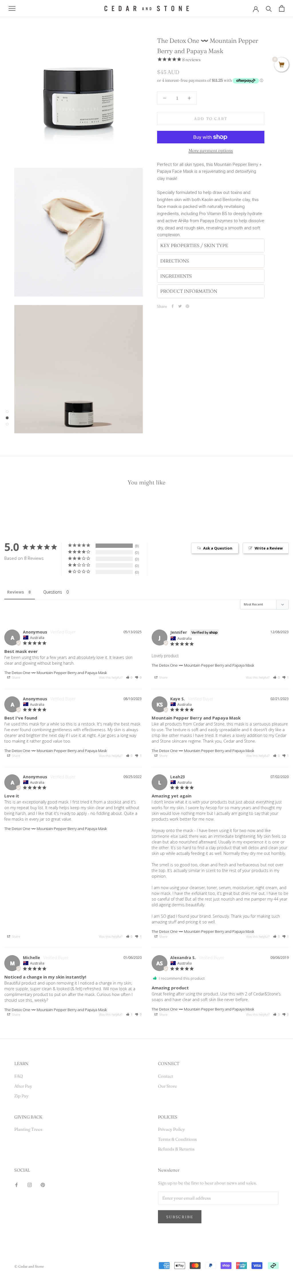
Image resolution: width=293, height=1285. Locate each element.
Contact (165, 1076)
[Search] (269, 8)
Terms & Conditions (177, 1139)
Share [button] (15, 677)
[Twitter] (180, 306)
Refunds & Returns (176, 1149)
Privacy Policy (171, 1129)
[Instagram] (29, 1184)
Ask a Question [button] (217, 548)
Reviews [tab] (15, 592)
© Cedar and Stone (29, 1266)
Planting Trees (28, 1129)
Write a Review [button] (269, 548)
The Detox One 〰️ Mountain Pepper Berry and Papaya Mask (55, 672)
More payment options (211, 150)
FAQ (18, 1076)
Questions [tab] (52, 592)
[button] (129, 677)
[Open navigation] (12, 8)
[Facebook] (172, 306)
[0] (281, 65)
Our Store (167, 1086)
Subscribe (179, 1216)
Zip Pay (21, 1095)
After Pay (23, 1086)
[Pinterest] (187, 306)
